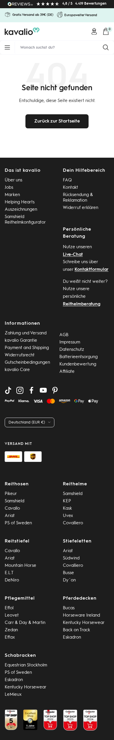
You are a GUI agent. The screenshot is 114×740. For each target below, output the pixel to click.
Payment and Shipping (27, 348)
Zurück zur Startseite (57, 121)
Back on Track (76, 630)
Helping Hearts (19, 202)
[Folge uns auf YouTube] (43, 390)
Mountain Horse (20, 566)
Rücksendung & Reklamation (78, 198)
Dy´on (69, 580)
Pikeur (11, 494)
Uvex (68, 516)
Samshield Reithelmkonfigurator (25, 220)
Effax (10, 637)
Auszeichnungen (21, 209)
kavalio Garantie (21, 340)
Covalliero (73, 523)
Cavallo (12, 508)
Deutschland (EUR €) (26, 422)
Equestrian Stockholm (26, 665)
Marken (12, 195)
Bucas (69, 608)
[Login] (94, 31)
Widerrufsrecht (19, 355)
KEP (67, 501)
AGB (63, 335)
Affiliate (67, 372)
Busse (68, 573)
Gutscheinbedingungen (27, 362)
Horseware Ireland (81, 615)
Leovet (12, 615)
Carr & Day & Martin (25, 623)
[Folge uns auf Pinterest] (54, 390)
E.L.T (9, 573)
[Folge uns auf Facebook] (31, 390)
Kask (67, 508)
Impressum (69, 342)
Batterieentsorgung (78, 357)
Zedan (11, 630)
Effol (9, 608)
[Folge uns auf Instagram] (19, 390)
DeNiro (12, 580)
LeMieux (13, 695)
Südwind (71, 558)
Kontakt (70, 188)
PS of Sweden (18, 523)
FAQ (67, 180)
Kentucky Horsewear (84, 623)
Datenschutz (71, 350)
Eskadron (72, 637)
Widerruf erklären (80, 208)
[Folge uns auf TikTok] (8, 390)
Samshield (14, 501)
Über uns (13, 180)
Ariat (10, 516)
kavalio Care (17, 370)
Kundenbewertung (77, 364)
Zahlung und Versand (25, 333)
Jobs (9, 188)
